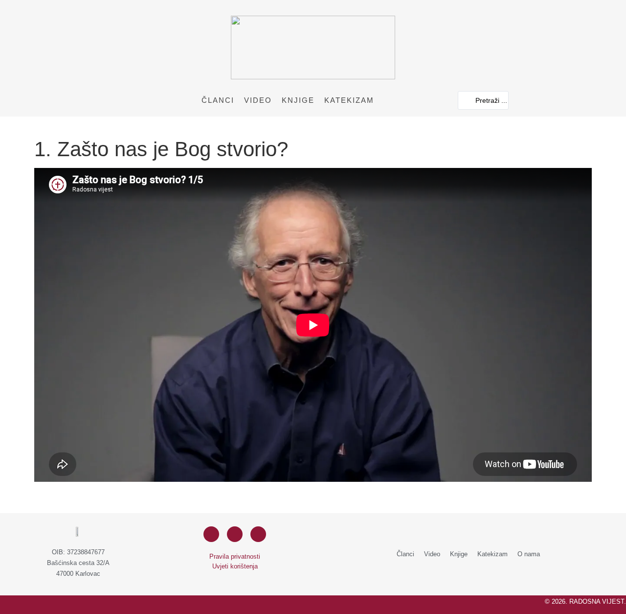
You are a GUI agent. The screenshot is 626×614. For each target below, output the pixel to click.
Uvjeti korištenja (235, 566)
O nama (528, 554)
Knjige (298, 100)
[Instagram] (235, 534)
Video (258, 100)
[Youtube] (258, 534)
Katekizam (349, 100)
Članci (217, 100)
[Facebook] (211, 534)
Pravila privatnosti (234, 556)
